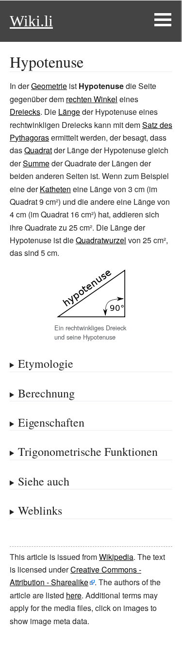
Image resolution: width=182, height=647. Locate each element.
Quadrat (38, 150)
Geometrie (49, 85)
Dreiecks (25, 111)
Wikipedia (116, 556)
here (74, 595)
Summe (36, 163)
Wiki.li (31, 21)
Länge (69, 111)
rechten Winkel (91, 99)
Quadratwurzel (101, 240)
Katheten (55, 189)
